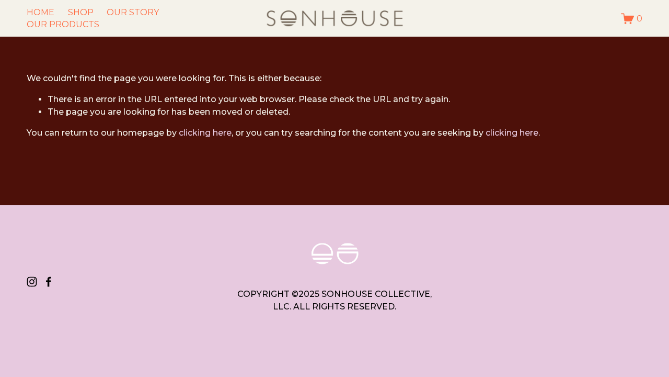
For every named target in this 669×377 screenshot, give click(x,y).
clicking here (205, 133)
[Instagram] (32, 281)
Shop (81, 12)
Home (40, 12)
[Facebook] (48, 281)
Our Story (133, 12)
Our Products (63, 24)
